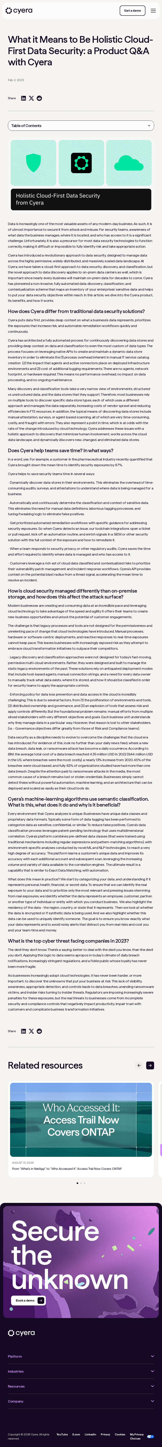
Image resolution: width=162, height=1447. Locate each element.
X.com (76, 1434)
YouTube (62, 1434)
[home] (19, 10)
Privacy (105, 1434)
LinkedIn (90, 1434)
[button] (152, 10)
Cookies (120, 1434)
